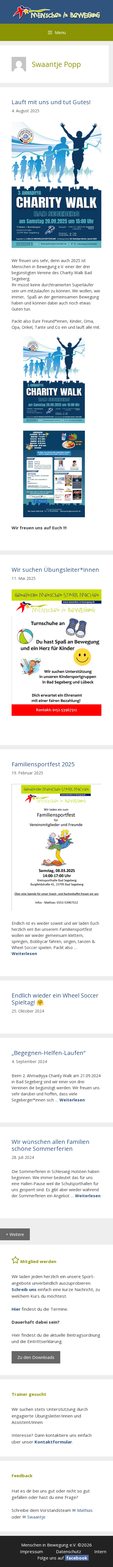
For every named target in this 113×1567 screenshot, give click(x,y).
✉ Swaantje (33, 1517)
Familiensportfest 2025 (43, 764)
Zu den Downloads (35, 1357)
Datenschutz (68, 1551)
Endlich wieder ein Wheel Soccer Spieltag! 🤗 (55, 998)
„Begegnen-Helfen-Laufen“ (48, 1053)
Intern (100, 1551)
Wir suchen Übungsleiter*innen (55, 570)
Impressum (31, 1551)
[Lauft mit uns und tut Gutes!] (56, 246)
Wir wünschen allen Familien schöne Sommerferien (51, 1145)
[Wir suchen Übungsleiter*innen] (56, 714)
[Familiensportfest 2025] (56, 909)
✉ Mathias (82, 1510)
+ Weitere (15, 1234)
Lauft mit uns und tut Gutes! (51, 102)
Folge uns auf (50, 1558)
